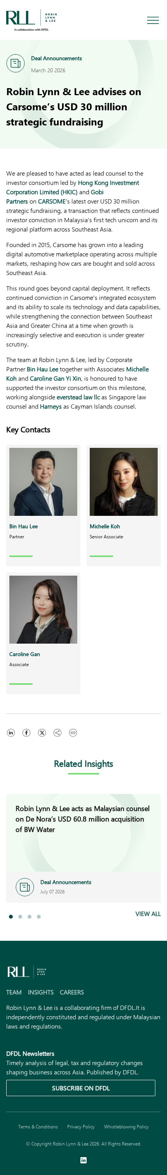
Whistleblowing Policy (126, 1126)
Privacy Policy (81, 1126)
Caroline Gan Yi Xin (55, 378)
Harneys (51, 406)
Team (14, 992)
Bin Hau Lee (42, 369)
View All (148, 913)
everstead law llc (78, 397)
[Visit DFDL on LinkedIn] (83, 1161)
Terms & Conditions (38, 1126)
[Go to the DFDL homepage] (31, 19)
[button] (11, 917)
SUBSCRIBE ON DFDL (81, 1088)
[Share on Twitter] (42, 733)
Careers (72, 992)
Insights (41, 992)
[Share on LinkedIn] (11, 733)
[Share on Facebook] (26, 733)
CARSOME (52, 201)
